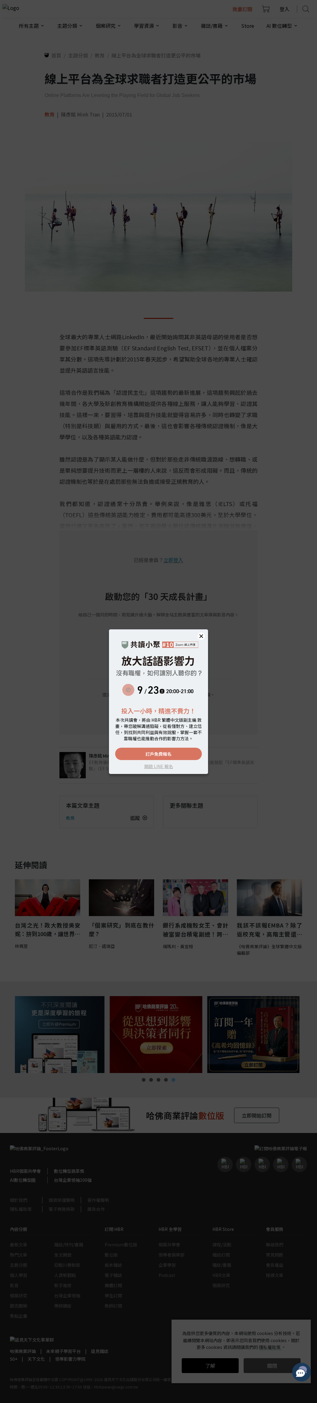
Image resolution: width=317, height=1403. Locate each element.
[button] (201, 636)
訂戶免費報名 (158, 754)
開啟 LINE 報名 (158, 766)
